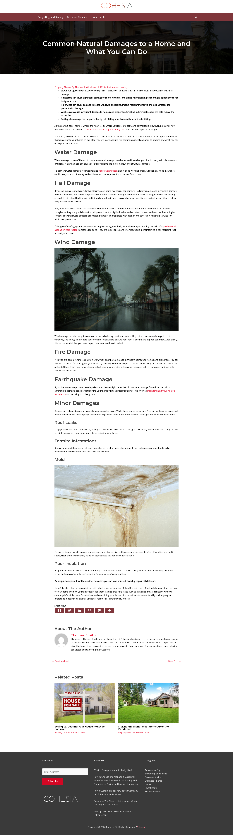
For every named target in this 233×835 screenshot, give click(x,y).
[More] (109, 610)
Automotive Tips (153, 770)
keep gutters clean (108, 170)
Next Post (174, 661)
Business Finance (153, 780)
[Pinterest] (89, 610)
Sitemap (141, 827)
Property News (62, 87)
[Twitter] (69, 610)
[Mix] (99, 610)
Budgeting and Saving (156, 773)
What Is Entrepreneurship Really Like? (113, 770)
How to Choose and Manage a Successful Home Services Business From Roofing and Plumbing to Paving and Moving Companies (116, 780)
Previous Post (60, 661)
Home (148, 784)
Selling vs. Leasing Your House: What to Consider (79, 728)
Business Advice (153, 777)
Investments (151, 787)
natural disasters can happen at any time (104, 129)
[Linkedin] (79, 610)
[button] (196, 17)
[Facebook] (59, 610)
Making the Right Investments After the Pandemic (143, 728)
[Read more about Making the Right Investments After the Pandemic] (148, 703)
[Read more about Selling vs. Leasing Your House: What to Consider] (84, 703)
